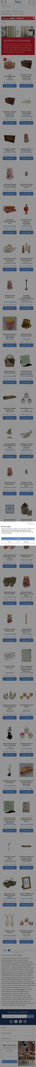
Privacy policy (31, 523)
